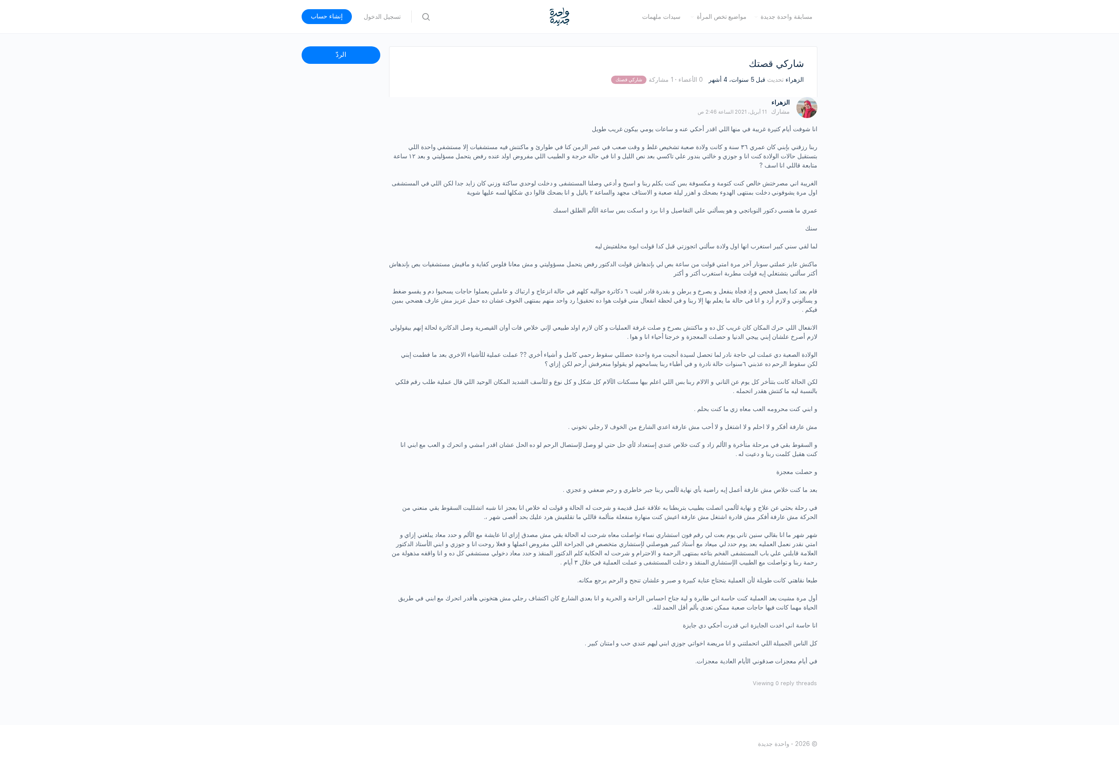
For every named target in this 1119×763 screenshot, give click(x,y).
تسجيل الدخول (382, 16)
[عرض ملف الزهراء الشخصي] (806, 107)
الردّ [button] (341, 55)
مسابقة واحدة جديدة (787, 16)
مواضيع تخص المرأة (722, 16)
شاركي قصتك (628, 80)
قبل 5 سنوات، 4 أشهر (737, 79)
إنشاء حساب (327, 16)
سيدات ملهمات (661, 16)
